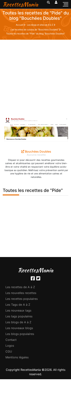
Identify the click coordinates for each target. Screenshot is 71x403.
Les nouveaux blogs (19, 328)
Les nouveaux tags (18, 310)
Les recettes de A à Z (20, 287)
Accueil (20, 24)
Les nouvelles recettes (20, 293)
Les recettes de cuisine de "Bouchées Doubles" (35, 29)
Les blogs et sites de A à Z (40, 24)
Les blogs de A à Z (18, 322)
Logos (9, 345)
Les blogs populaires (19, 334)
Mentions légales (17, 357)
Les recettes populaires (21, 299)
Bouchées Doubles (37, 151)
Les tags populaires (18, 316)
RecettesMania (20, 4)
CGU (8, 351)
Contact (11, 340)
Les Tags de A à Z (17, 304)
